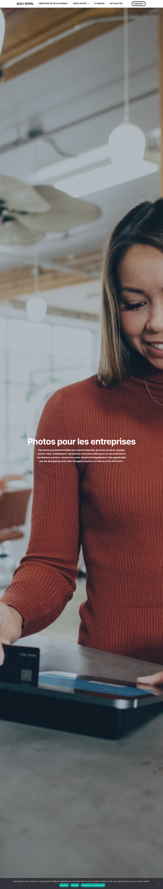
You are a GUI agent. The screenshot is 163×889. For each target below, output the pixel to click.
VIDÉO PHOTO (80, 3)
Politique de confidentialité (93, 885)
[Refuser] (159, 883)
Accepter (64, 885)
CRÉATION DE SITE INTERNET (53, 3)
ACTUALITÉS (116, 3)
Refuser (75, 885)
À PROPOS (99, 3)
